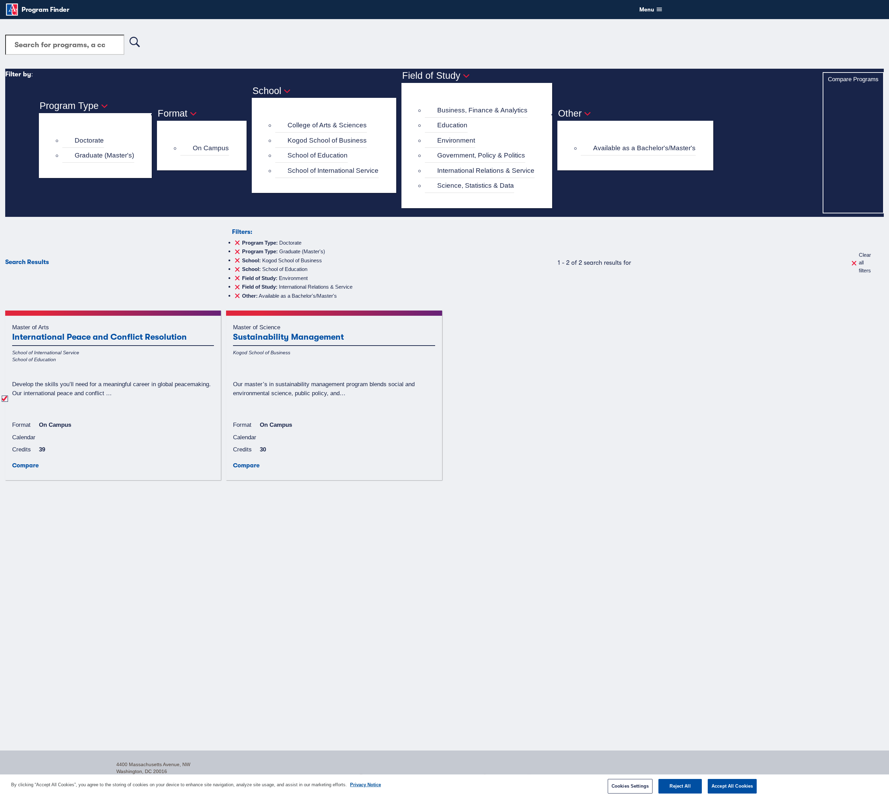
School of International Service (333, 170)
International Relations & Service (485, 170)
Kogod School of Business (327, 140)
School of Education (318, 155)
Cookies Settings (630, 786)
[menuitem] (98, 141)
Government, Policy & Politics (481, 155)
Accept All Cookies (732, 786)
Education (452, 125)
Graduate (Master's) (104, 155)
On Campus (211, 148)
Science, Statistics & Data (475, 185)
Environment (456, 140)
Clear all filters (865, 262)
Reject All (680, 786)
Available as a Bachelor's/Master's (644, 148)
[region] (444, 785)
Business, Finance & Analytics (482, 110)
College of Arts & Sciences (327, 125)
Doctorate (89, 140)
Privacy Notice (365, 784)
